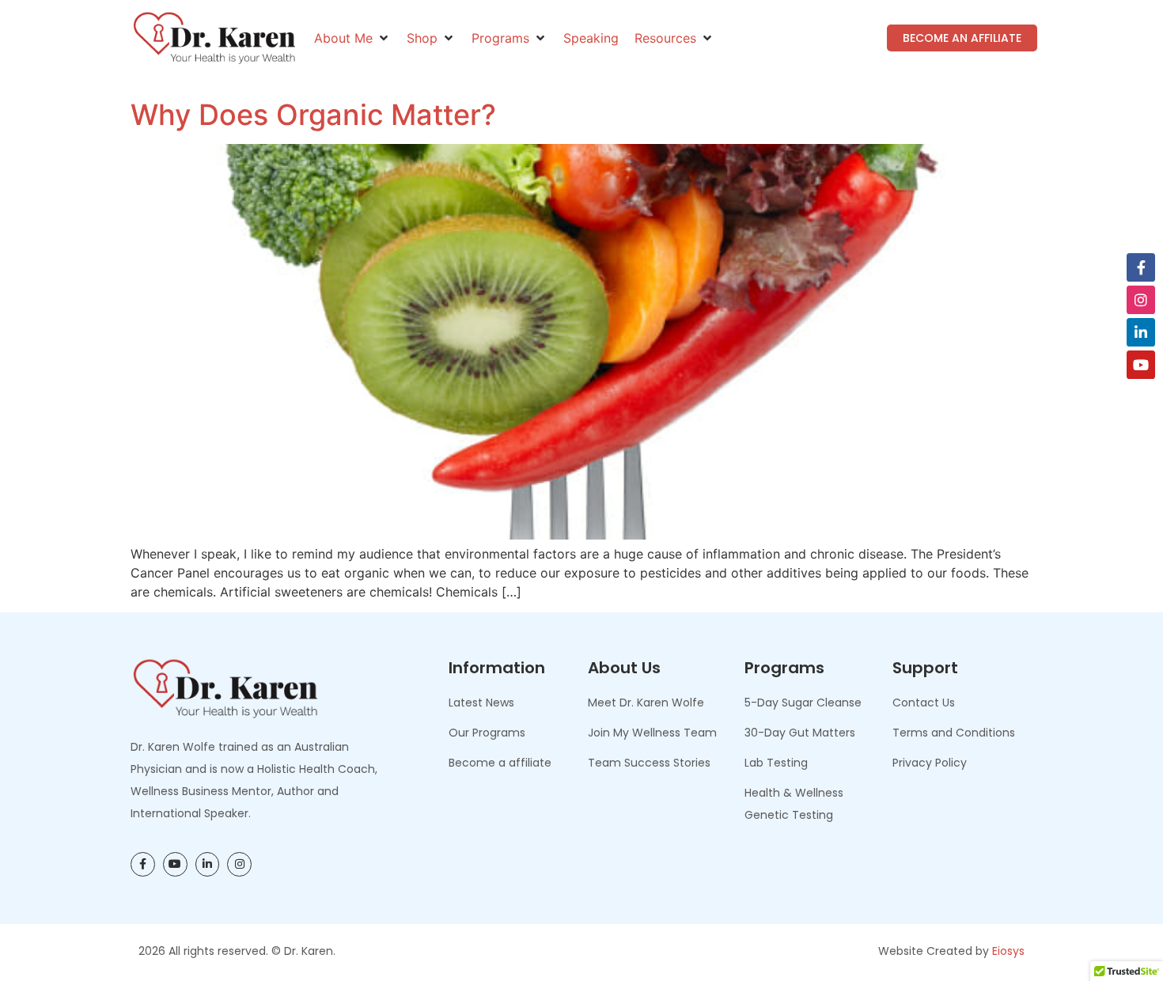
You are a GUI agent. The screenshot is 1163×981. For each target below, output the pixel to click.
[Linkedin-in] (1141, 332)
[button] (352, 38)
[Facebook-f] (1141, 267)
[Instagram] (1141, 300)
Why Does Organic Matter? (313, 114)
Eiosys (1008, 951)
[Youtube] (1141, 364)
